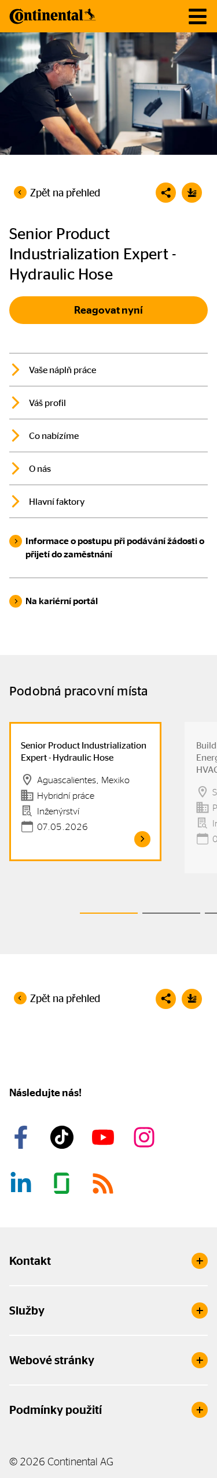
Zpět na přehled (65, 193)
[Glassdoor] (63, 1183)
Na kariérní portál (61, 600)
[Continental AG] (52, 16)
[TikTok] (63, 1137)
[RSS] (104, 1183)
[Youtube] (104, 1137)
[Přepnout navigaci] (197, 16)
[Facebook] (22, 1137)
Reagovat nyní (108, 310)
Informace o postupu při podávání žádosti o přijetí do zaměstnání (114, 547)
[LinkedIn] (22, 1183)
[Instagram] (146, 1137)
